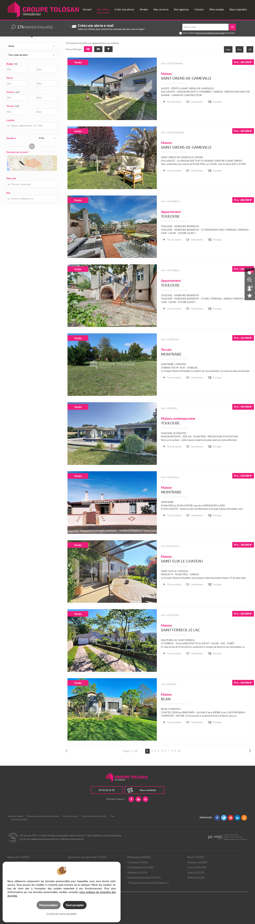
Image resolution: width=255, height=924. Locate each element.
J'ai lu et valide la (189, 33)
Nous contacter (148, 790)
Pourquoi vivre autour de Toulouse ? (149, 882)
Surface (12, 92)
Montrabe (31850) (18, 857)
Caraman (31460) (138, 862)
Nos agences (181, 9)
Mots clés (11, 178)
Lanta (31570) (195, 872)
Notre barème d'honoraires (94, 816)
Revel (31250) (195, 857)
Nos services (161, 9)
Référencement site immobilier (235, 839)
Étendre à (11, 138)
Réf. (8, 193)
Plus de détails (174, 102)
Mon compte (216, 9)
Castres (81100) (196, 867)
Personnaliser (48, 905)
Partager (217, 102)
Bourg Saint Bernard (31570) (144, 877)
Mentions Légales (15, 816)
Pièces (9, 78)
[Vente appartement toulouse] (112, 226)
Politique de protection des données (43, 816)
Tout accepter (75, 905)
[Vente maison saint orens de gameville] (112, 89)
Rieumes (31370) (137, 872)
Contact (199, 9)
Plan (112, 816)
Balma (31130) (196, 877)
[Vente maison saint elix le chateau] (112, 571)
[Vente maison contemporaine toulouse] (112, 433)
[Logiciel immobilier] (214, 837)
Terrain (12, 106)
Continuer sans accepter (62, 914)
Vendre (144, 9)
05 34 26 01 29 (107, 790)
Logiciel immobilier (231, 835)
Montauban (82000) (139, 857)
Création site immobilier (233, 837)
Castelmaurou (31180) (141, 867)
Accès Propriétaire (19, 819)
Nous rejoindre (238, 9)
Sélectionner (197, 102)
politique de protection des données (210, 33)
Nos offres (103, 9)
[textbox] (31, 126)
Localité (10, 120)
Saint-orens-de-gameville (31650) (87, 857)
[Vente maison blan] (112, 709)
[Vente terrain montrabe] (112, 364)
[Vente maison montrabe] (112, 502)
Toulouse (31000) (197, 862)
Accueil (87, 9)
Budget (10, 64)
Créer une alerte (124, 9)
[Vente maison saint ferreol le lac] (112, 640)
